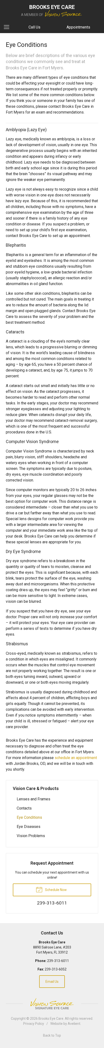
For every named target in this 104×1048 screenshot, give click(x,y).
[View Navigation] (8, 27)
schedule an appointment (76, 757)
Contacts (24, 808)
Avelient (74, 1024)
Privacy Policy (33, 1024)
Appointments (78, 27)
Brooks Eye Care (50, 1018)
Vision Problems (31, 835)
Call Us (34, 27)
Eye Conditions (29, 817)
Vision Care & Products (36, 788)
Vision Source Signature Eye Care (52, 1003)
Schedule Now (55, 890)
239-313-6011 (58, 961)
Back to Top (52, 1035)
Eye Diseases (28, 826)
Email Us (52, 981)
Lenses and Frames (33, 799)
